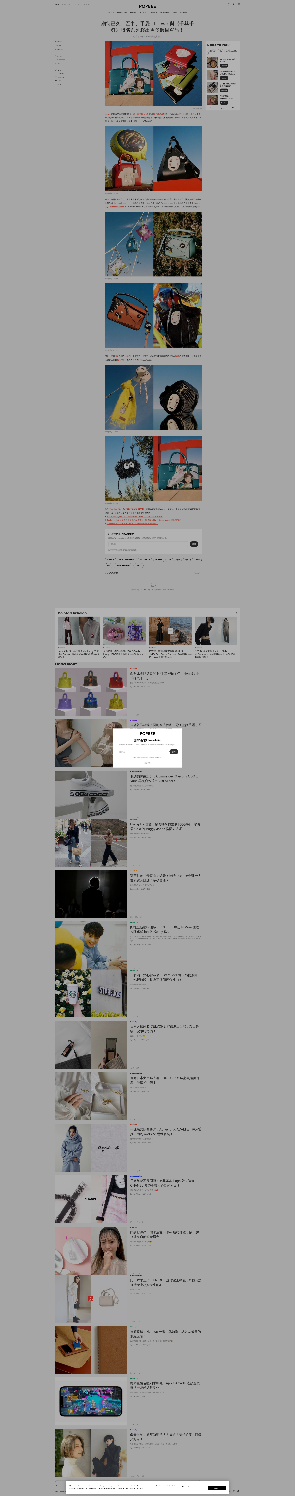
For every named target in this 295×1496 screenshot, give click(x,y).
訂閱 (173, 752)
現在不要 (148, 763)
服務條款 (152, 757)
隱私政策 (158, 757)
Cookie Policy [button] (93, 1488)
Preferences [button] (139, 1488)
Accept (216, 1488)
